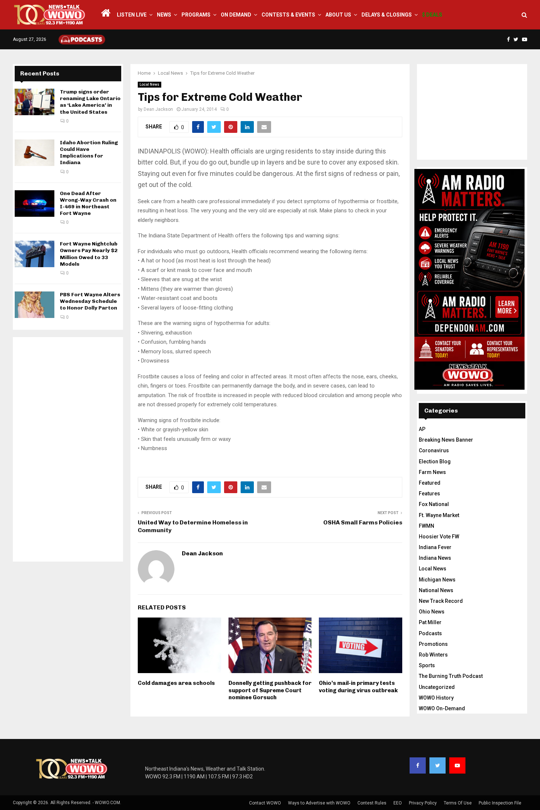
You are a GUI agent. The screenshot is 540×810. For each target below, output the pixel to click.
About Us (338, 15)
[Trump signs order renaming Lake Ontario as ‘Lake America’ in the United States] (34, 102)
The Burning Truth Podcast (451, 676)
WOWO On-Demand (442, 708)
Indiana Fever (435, 547)
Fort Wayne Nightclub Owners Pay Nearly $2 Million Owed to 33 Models (89, 254)
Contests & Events (288, 15)
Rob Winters (433, 655)
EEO (397, 803)
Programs (195, 15)
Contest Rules (371, 803)
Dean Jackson (158, 109)
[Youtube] (457, 765)
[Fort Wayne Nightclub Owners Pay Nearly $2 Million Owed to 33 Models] (34, 254)
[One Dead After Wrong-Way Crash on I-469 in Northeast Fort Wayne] (34, 203)
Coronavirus (434, 450)
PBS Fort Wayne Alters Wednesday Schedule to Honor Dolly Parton (90, 301)
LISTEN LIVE (132, 15)
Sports (427, 665)
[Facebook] (418, 765)
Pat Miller (430, 622)
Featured (429, 483)
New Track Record (441, 601)
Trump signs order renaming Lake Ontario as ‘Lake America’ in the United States (90, 102)
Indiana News (435, 558)
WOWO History (436, 698)
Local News (149, 84)
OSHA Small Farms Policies (362, 522)
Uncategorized (437, 687)
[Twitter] (437, 765)
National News (436, 590)
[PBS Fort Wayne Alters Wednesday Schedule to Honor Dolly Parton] (34, 304)
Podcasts (430, 633)
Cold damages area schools (176, 683)
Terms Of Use (458, 803)
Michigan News (437, 580)
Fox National (434, 504)
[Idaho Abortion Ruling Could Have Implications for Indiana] (34, 152)
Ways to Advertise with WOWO (319, 803)
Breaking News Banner (446, 440)
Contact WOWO (265, 803)
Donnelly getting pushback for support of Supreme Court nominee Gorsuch (270, 690)
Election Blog (435, 461)
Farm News (432, 472)
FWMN (426, 526)
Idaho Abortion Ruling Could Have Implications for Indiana (89, 152)
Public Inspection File (500, 803)
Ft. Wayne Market (439, 515)
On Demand (236, 15)
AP (422, 429)
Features (429, 493)
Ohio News (431, 612)
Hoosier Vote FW (439, 537)
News (164, 15)
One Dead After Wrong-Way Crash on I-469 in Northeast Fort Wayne (88, 203)
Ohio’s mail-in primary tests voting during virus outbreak (358, 687)
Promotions (433, 644)
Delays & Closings (386, 15)
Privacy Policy (423, 803)
